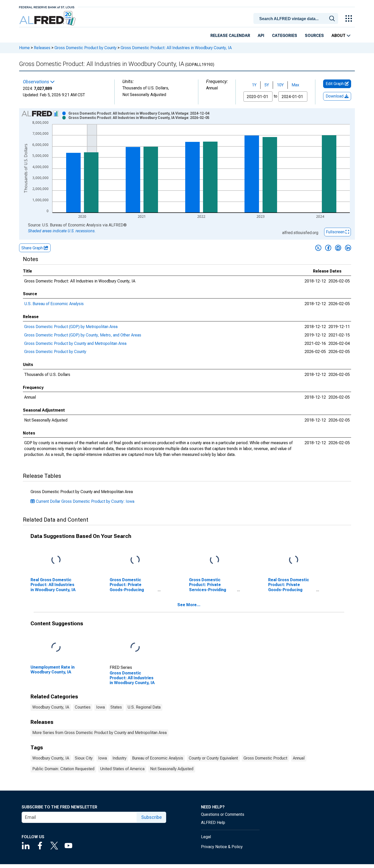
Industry (119, 758)
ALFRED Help (213, 822)
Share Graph (32, 248)
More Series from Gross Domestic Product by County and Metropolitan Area (99, 732)
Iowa (100, 707)
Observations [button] (36, 81)
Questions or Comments (222, 814)
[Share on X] (318, 248)
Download (335, 96)
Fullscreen (336, 231)
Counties (83, 707)
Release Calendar (230, 35)
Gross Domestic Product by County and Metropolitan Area (75, 343)
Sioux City (84, 758)
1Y (254, 85)
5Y (266, 85)
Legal (206, 836)
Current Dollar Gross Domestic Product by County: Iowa (85, 501)
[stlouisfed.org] (46, 6)
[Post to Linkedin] (348, 248)
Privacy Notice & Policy (222, 846)
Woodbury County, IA (50, 707)
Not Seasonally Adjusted (171, 768)
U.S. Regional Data (144, 707)
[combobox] (296, 18)
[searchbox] (296, 19)
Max (295, 85)
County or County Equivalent (213, 758)
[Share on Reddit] (338, 248)
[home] (48, 18)
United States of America (122, 768)
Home (24, 47)
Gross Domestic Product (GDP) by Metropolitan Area (71, 326)
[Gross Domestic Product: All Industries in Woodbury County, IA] (135, 647)
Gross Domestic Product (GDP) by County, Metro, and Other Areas (82, 335)
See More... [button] (188, 604)
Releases (42, 47)
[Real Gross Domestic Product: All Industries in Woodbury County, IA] (56, 560)
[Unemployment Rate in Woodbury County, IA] (56, 647)
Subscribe (151, 817)
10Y (280, 85)
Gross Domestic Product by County (85, 47)
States (116, 707)
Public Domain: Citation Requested (63, 768)
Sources (314, 35)
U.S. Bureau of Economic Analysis (54, 303)
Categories (284, 35)
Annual (299, 758)
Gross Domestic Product (265, 758)
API (261, 35)
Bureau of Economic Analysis (157, 758)
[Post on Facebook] (328, 248)
